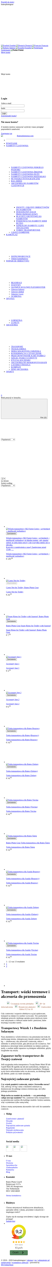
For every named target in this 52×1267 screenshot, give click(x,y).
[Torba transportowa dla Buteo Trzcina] (28, 789)
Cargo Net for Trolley (14, 592)
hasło (3, 108)
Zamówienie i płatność (15, 1119)
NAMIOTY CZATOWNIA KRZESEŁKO (28, 176)
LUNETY (15, 322)
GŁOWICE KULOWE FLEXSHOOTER (28, 287)
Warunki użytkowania (15, 1130)
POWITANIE (11, 143)
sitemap (30, 1260)
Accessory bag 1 (12, 668)
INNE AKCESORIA (19, 369)
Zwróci (9, 1123)
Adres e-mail (6, 103)
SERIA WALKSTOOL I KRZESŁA (26, 351)
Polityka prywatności (14, 1132)
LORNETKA (16, 320)
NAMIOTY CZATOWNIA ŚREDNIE (27, 172)
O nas (8, 1161)
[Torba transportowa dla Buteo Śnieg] (28, 825)
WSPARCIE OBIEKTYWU (17, 261)
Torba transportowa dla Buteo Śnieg (20, 847)
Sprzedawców (11, 1165)
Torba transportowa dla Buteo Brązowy (22, 740)
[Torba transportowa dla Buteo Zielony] (28, 753)
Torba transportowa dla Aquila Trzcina (21, 954)
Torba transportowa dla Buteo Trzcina (21, 811)
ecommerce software (20, 1262)
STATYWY (16, 285)
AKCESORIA (12, 325)
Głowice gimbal (17, 292)
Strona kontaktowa (13, 1195)
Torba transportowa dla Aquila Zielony (21, 919)
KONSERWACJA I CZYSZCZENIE (26, 353)
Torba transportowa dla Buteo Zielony (21, 775)
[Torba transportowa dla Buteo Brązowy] (28, 717)
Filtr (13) (43, 418)
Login (4, 113)
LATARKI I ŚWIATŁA (20, 365)
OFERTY (10, 372)
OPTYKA (10, 298)
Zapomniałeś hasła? (9, 116)
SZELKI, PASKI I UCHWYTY (24, 358)
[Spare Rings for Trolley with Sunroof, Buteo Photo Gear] (28, 605)
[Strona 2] (28, 977)
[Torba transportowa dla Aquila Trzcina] (28, 932)
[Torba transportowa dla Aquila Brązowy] (28, 861)
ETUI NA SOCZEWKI (20, 360)
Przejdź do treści (7, 2)
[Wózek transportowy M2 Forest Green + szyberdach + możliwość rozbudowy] (28, 518)
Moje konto (5, 52)
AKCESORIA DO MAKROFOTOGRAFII (29, 362)
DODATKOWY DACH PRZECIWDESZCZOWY (27, 213)
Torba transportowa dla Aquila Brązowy (22, 883)
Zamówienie (11, 534)
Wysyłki (9, 1121)
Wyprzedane (11, 583)
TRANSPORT (17, 346)
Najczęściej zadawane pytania (18, 1125)
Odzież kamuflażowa (19, 259)
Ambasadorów (12, 1167)
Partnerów (10, 1170)
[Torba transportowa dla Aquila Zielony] (28, 896)
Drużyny (9, 1163)
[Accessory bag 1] (28, 646)
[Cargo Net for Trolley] (28, 570)
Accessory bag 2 (12, 704)
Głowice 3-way (17, 294)
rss (35, 1260)
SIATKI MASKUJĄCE (20, 256)
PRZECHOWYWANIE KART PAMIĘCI (28, 356)
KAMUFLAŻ (12, 235)
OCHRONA (16, 296)
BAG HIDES (16, 181)
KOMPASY (16, 367)
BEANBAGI (16, 283)
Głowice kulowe (17, 289)
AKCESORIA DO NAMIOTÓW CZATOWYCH (24, 184)
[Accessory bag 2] (28, 682)
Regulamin (10, 1128)
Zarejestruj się (6, 133)
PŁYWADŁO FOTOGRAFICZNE (25, 179)
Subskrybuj (10, 1221)
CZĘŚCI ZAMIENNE (20, 232)
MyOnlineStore (7, 1265)
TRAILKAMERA (18, 349)
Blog (8, 1172)
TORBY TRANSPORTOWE (28, 230)
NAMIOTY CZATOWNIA (17, 146)
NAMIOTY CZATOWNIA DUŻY (25, 174)
